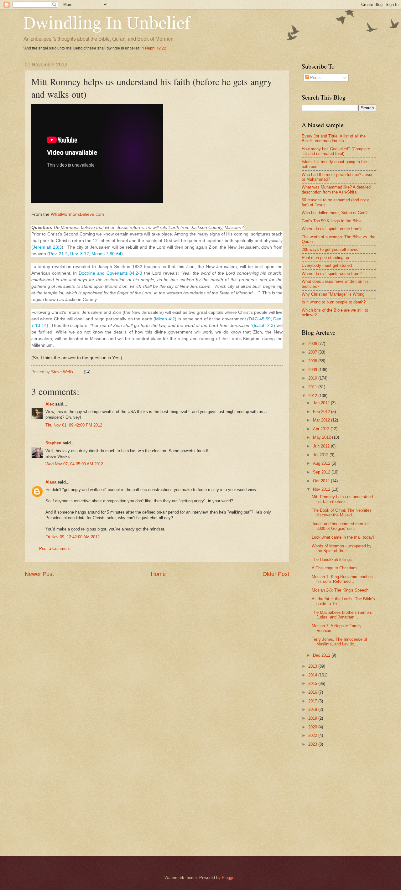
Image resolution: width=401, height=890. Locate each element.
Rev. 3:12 (79, 253)
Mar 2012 (322, 420)
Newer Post (39, 574)
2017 (313, 701)
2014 (313, 675)
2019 (313, 718)
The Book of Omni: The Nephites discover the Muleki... (342, 512)
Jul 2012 (321, 455)
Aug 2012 (322, 463)
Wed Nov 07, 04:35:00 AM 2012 (74, 464)
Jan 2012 (322, 403)
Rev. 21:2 (58, 253)
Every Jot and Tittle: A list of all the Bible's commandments (334, 138)
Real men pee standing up (325, 257)
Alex (49, 404)
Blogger (228, 877)
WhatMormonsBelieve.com (77, 214)
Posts (315, 77)
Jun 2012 (322, 446)
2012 (313, 395)
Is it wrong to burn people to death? (334, 302)
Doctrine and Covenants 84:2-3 (110, 273)
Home (158, 574)
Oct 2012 (322, 481)
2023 (313, 744)
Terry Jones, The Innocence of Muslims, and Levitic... (339, 641)
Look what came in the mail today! (343, 537)
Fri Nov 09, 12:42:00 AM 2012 (72, 537)
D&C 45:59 (259, 318)
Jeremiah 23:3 (47, 247)
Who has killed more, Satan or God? (334, 212)
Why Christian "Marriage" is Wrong (333, 294)
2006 (313, 343)
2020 (313, 727)
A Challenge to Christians (334, 568)
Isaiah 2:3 (263, 325)
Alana (50, 482)
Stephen (53, 443)
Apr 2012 (322, 429)
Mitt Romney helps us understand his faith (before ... (342, 499)
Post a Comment (54, 548)
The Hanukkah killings (332, 559)
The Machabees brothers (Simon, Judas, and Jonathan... (342, 614)
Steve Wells (62, 372)
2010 (313, 378)
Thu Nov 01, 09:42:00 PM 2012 (73, 425)
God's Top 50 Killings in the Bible (332, 221)
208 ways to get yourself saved (330, 249)
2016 (313, 692)
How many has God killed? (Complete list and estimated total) (336, 151)
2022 (313, 735)
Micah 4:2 (164, 318)
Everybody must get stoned (327, 265)
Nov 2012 (322, 489)
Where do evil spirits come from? (332, 228)
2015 (313, 683)
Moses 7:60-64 (106, 253)
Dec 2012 (322, 655)
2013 (313, 666)
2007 (313, 352)
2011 (313, 387)
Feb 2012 (322, 411)
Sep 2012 (322, 472)
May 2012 (322, 437)
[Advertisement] (351, 797)
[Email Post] (86, 372)
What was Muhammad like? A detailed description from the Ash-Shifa (336, 189)
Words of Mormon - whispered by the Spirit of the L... (342, 548)
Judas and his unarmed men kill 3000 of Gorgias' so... (340, 526)
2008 (313, 361)
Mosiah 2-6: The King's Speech (340, 590)
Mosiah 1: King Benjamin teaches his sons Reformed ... (342, 579)
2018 (313, 709)
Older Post (276, 574)
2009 (313, 369)
